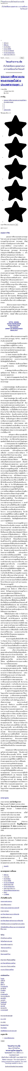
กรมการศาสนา (5, 911)
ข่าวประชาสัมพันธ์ (9, 50)
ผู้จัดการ (3, 984)
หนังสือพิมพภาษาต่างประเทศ (8, 1030)
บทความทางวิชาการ (9, 54)
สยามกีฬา (3, 998)
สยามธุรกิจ (4, 1008)
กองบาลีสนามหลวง (6, 904)
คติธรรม (6, 45)
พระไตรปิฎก (7, 46)
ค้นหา (22, 58)
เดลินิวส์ (3, 980)
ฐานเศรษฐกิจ (4, 994)
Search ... (3, 58)
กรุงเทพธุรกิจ (4, 986)
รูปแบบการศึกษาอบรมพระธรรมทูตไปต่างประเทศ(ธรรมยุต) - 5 (12, 80)
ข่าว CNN (3, 1019)
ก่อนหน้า (6, 866)
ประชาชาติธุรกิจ (5, 996)
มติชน (2, 982)
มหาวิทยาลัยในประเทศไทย (8, 963)
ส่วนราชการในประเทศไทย (8, 966)
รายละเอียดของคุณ (9, 1038)
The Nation (4, 1027)
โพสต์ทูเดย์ (3, 1002)
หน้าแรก (6, 43)
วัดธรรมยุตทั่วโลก (5, 954)
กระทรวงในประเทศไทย (7, 969)
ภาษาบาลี (6, 876)
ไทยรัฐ (2, 978)
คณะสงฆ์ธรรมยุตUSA (7, 944)
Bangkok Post (4, 1025)
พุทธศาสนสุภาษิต (8, 884)
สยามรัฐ (3, 1006)
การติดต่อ (6, 894)
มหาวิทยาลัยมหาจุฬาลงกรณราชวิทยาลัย (12, 920)
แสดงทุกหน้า (7, 109)
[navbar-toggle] (1, 40)
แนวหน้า (3, 1000)
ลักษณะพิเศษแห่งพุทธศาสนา (11, 890)
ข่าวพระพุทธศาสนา (9, 52)
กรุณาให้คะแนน (5, 224)
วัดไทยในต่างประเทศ (6, 941)
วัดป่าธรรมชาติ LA (6, 947)
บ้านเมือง (3, 990)
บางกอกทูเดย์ (4, 1010)
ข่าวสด (2, 992)
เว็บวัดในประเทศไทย (6, 938)
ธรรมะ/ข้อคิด (7, 48)
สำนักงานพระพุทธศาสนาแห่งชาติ (10, 907)
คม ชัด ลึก (3, 988)
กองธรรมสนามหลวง (6, 901)
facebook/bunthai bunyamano (14, 1066)
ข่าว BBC (3, 1022)
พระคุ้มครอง (4, 951)
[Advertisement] (14, 25)
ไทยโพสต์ (3, 1004)
